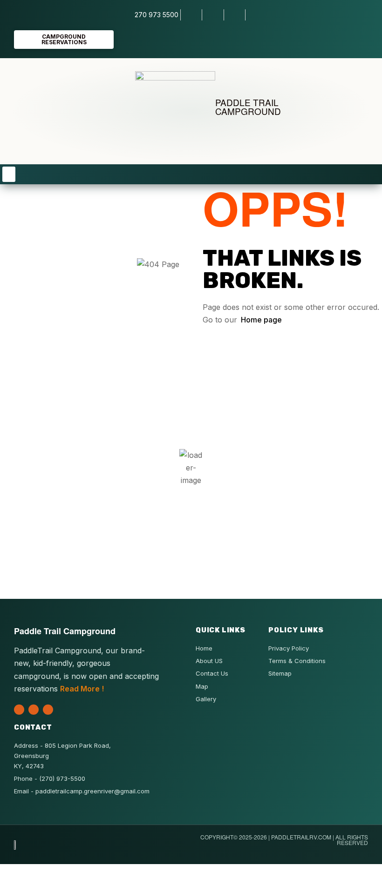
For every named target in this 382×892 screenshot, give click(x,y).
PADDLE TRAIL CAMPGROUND (248, 106)
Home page (261, 319)
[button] (8, 174)
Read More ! (82, 688)
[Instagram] (48, 709)
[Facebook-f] (33, 709)
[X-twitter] (19, 709)
